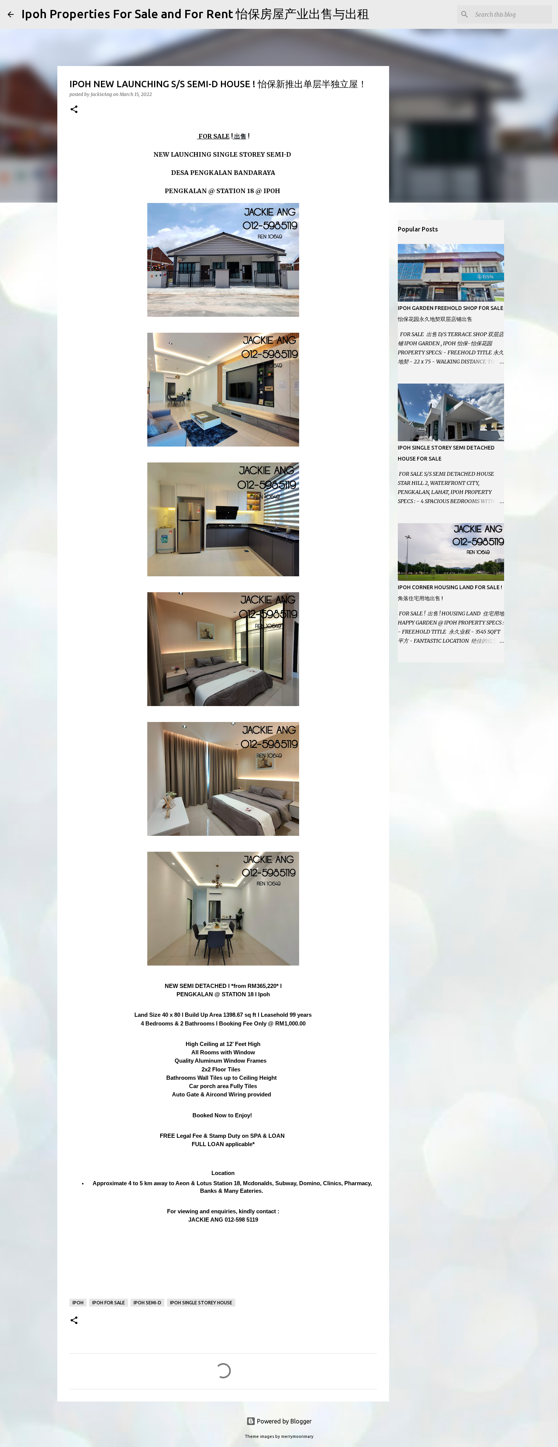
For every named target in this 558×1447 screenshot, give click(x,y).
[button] (74, 110)
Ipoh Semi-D (147, 1302)
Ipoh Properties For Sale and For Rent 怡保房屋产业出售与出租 (195, 13)
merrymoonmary (297, 1436)
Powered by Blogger (283, 1421)
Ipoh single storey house (201, 1302)
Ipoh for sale (108, 1302)
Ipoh (78, 1302)
